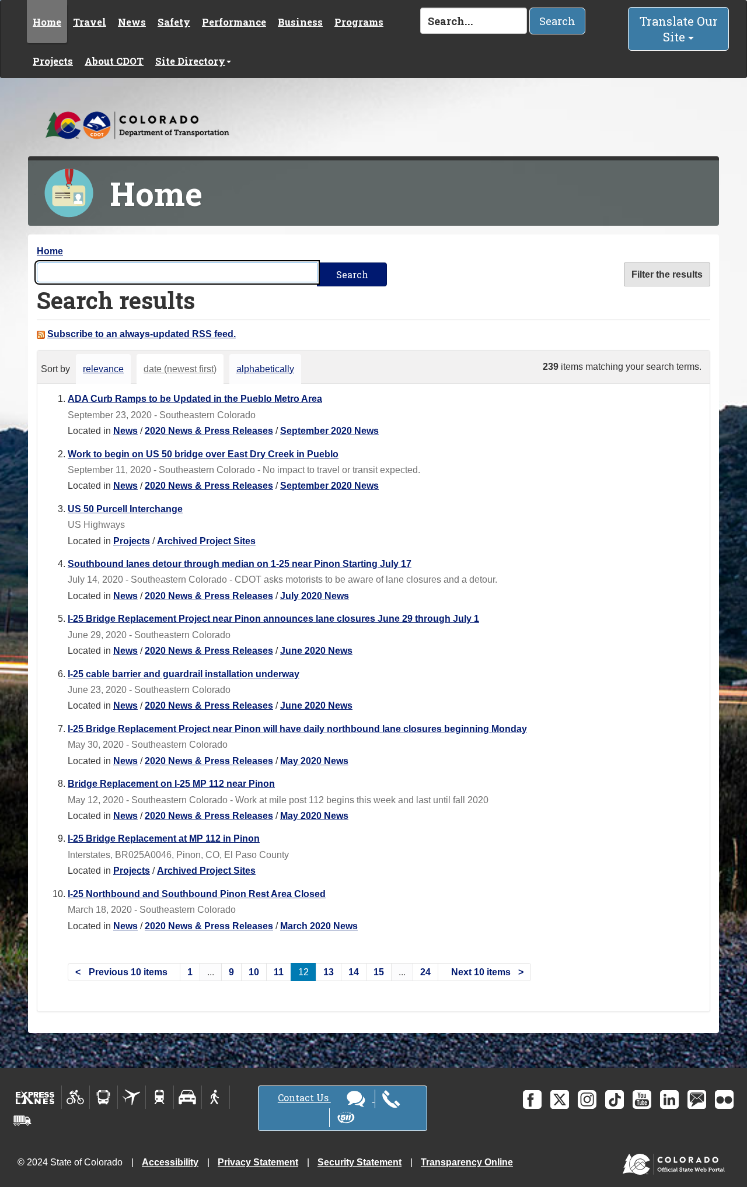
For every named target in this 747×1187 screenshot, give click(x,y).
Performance (234, 22)
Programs (358, 22)
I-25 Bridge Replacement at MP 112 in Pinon (164, 838)
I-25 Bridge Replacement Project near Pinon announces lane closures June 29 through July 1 (273, 619)
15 (379, 972)
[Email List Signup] (697, 1100)
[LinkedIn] (669, 1100)
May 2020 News (314, 761)
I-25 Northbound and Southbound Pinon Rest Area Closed (197, 894)
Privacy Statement (258, 1162)
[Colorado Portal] (676, 1162)
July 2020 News (314, 596)
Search (557, 21)
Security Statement (359, 1162)
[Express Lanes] (35, 1097)
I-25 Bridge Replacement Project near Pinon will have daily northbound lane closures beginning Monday (297, 729)
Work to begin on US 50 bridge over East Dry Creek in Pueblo (203, 454)
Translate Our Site (679, 28)
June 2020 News (316, 651)
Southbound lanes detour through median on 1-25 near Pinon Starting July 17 (239, 564)
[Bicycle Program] (75, 1097)
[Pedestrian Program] (215, 1097)
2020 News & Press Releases (209, 431)
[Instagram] (587, 1100)
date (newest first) (180, 369)
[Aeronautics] (131, 1097)
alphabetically (265, 369)
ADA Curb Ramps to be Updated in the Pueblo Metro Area (195, 399)
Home (47, 22)
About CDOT (114, 61)
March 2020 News (319, 926)
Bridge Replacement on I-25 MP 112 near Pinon (171, 784)
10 (254, 972)
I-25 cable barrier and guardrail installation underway (183, 674)
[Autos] (187, 1097)
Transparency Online (467, 1162)
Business (300, 22)
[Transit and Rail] (103, 1097)
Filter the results (667, 274)
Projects (53, 61)
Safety (174, 22)
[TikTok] (615, 1100)
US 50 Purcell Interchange (125, 509)
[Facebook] (532, 1100)
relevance (103, 369)
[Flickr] (724, 1100)
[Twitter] (560, 1100)
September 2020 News (329, 431)
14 (353, 972)
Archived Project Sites (206, 541)
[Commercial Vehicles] (22, 1120)
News (132, 22)
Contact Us (304, 1098)
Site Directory (190, 61)
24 (425, 972)
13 (328, 972)
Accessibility (170, 1162)
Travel (89, 22)
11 (279, 972)
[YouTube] (642, 1100)
